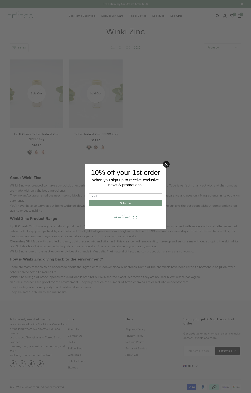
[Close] (166, 164)
